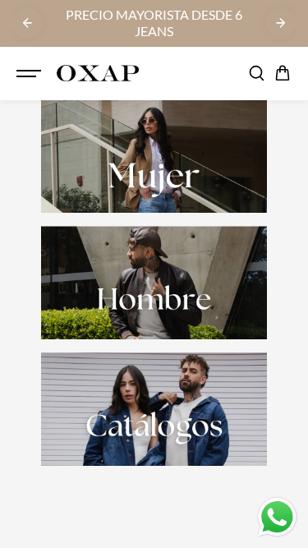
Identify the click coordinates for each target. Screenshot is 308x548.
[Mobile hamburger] (30, 73)
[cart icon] (282, 73)
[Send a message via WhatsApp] (277, 517)
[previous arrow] (27, 23)
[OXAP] (98, 73)
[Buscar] (256, 73)
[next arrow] (281, 23)
